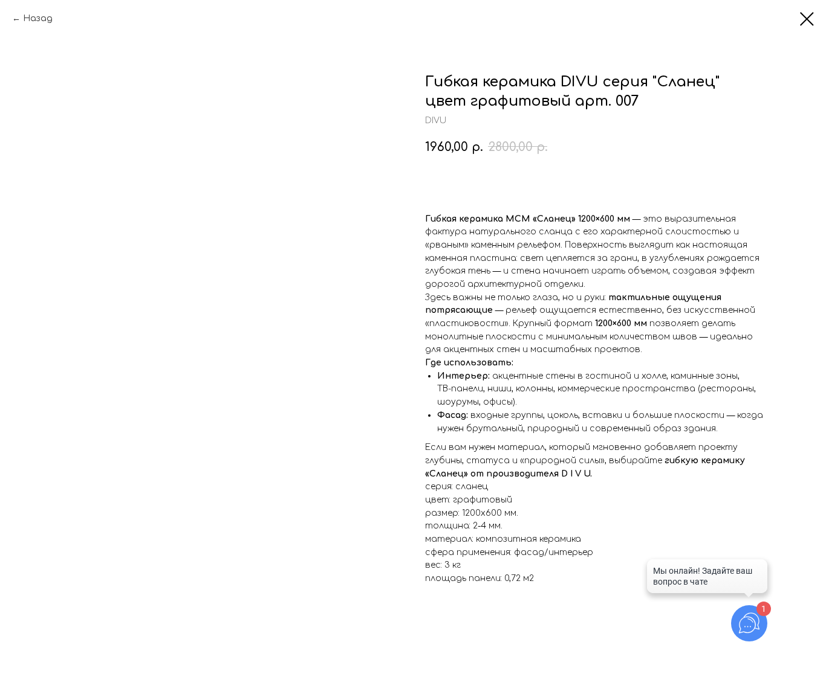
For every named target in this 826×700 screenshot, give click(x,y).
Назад (38, 18)
